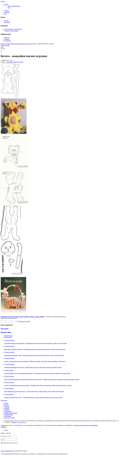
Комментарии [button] (8, 335)
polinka (11, 370)
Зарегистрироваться (7, 451)
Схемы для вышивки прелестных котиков (17, 385)
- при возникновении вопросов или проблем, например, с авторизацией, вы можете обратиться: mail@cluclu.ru (34, 454)
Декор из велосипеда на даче (13, 397)
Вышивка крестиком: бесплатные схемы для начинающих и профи (51, 385)
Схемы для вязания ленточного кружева (16, 361)
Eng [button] (9, 7)
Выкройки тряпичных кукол (13, 355)
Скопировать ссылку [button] (23, 321)
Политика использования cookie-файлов (86, 425)
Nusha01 (11, 340)
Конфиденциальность (10, 413)
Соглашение (8, 411)
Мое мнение (4, 328)
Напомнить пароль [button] (21, 451)
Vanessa (11, 376)
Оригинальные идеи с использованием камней (18, 373)
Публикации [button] (8, 337)
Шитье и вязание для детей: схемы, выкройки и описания (47, 361)
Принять (3, 427)
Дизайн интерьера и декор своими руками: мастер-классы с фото (42, 397)
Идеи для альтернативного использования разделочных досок (23, 379)
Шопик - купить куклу (19, 422)
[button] (6, 4)
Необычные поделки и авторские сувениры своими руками (43, 367)
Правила (6, 39)
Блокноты (7, 22)
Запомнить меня (8, 443)
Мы (5, 14)
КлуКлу (3, 1)
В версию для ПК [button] (9, 417)
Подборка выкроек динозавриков (14, 343)
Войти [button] (6, 430)
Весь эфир (4, 400)
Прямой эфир (6, 332)
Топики (6, 10)
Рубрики (6, 12)
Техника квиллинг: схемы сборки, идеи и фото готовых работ (45, 391)
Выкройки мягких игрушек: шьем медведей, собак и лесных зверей (22, 316)
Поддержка (7, 40)
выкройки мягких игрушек (15, 62)
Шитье (13, 43)
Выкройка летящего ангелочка (13, 349)
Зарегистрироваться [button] (14, 6)
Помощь (6, 37)
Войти (6, 403)
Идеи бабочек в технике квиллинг (14, 391)
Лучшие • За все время (11, 30)
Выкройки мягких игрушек (23, 43)
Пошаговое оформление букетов (14, 367)
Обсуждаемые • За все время (13, 29)
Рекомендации (8, 414)
